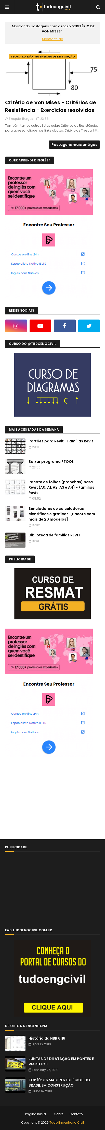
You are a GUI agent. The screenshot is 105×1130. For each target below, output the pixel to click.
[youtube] (40, 326)
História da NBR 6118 (47, 1038)
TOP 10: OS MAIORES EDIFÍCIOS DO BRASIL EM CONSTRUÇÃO (59, 1082)
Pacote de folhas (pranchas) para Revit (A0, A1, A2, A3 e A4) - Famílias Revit (61, 487)
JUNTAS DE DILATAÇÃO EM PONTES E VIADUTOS (61, 1061)
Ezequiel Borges (21, 118)
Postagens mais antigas (74, 144)
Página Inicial (36, 1114)
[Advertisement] (43, 798)
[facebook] (65, 326)
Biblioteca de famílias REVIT (54, 535)
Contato (76, 1114)
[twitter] (89, 326)
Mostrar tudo (52, 39)
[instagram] (16, 326)
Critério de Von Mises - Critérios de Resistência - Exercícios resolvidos (50, 106)
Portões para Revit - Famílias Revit (61, 441)
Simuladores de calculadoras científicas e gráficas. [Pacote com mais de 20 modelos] (62, 514)
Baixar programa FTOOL (51, 461)
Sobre (58, 1114)
